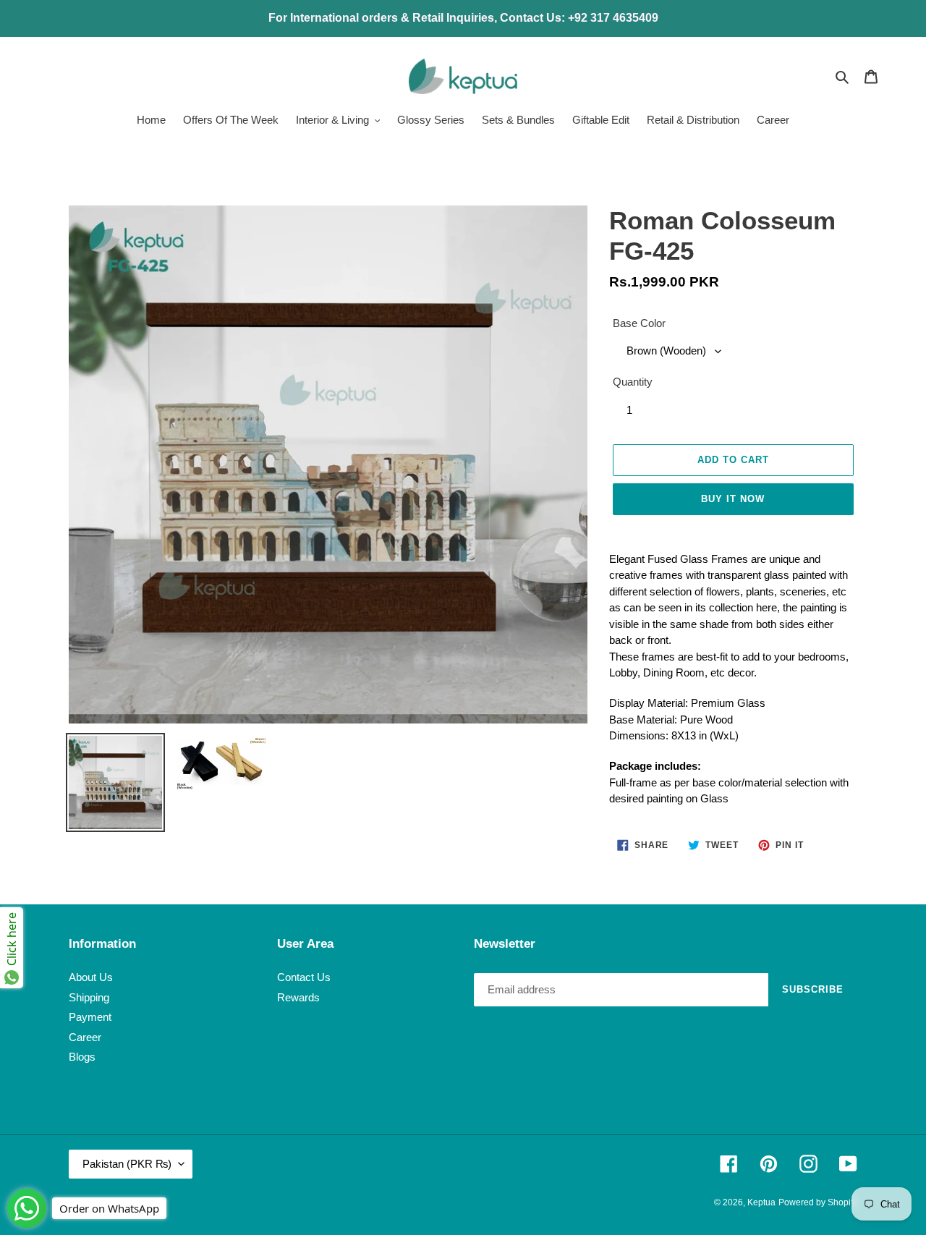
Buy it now (733, 498)
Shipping (89, 997)
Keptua (761, 1202)
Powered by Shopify (817, 1202)
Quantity (633, 381)
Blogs (82, 1057)
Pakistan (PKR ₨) (126, 1164)
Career (85, 1037)
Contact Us (304, 977)
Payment (90, 1017)
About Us (91, 977)
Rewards (298, 997)
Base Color (639, 323)
